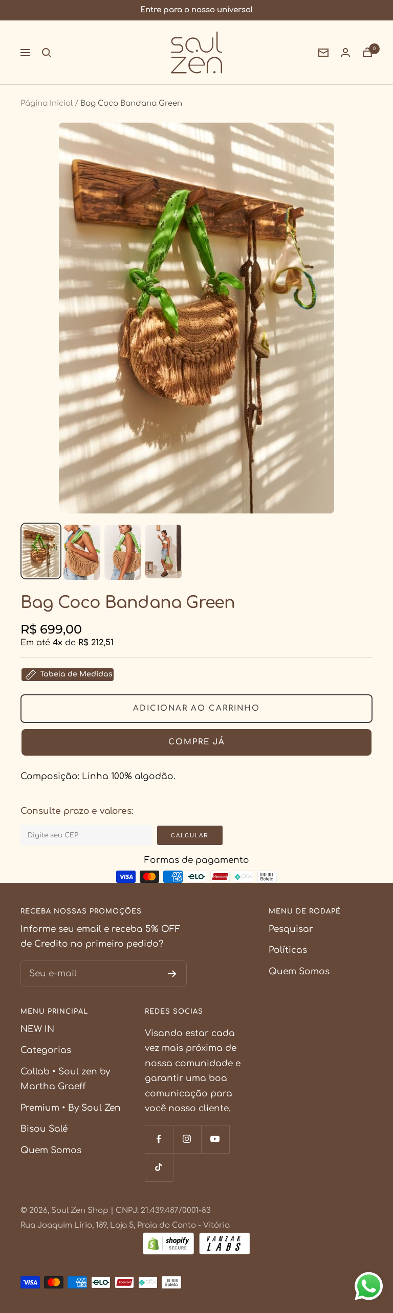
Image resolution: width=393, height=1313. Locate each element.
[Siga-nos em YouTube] (215, 1139)
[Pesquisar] (46, 52)
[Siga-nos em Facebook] (159, 1139)
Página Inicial (46, 103)
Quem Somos (299, 971)
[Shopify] (168, 1245)
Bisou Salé (44, 1129)
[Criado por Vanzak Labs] (224, 1245)
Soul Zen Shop (79, 1210)
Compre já (196, 742)
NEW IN (37, 1029)
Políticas (288, 950)
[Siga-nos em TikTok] (159, 1167)
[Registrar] (172, 973)
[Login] (345, 52)
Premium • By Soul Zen (70, 1108)
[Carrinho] (367, 52)
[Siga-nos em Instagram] (187, 1139)
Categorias (45, 1050)
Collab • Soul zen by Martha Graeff (65, 1079)
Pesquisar (291, 929)
